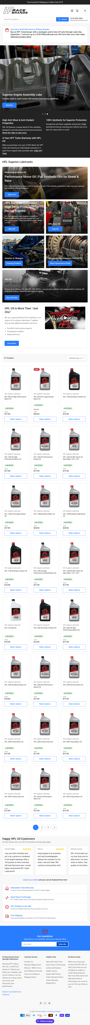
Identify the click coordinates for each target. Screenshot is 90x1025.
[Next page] (54, 827)
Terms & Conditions (32, 974)
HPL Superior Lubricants (12, 394)
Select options (15, 419)
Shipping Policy (30, 977)
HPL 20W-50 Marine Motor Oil (15, 685)
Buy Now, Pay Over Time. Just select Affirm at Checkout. (45, 2)
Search (64, 19)
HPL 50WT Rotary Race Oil (14, 797)
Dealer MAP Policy (53, 974)
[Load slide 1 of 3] (42, 114)
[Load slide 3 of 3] (47, 114)
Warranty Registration (32, 965)
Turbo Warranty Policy (54, 977)
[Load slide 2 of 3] (45, 114)
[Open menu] (85, 10)
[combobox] (35, 19)
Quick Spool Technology (55, 965)
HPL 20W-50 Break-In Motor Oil (45, 628)
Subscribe (62, 944)
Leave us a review (30, 880)
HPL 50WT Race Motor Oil (72, 742)
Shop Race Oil (9, 105)
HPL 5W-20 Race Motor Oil (72, 797)
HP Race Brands (40, 1011)
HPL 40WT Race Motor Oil (13, 742)
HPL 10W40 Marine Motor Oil (44, 514)
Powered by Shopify (53, 1011)
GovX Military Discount (33, 971)
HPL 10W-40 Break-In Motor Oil (74, 397)
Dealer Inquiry (51, 971)
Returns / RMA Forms (32, 968)
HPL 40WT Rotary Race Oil (43, 742)
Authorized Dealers (53, 968)
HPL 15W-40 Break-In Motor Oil (15, 571)
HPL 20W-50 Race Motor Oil (73, 685)
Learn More (11, 343)
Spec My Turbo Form (54, 962)
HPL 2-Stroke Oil (10, 628)
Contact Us (28, 962)
